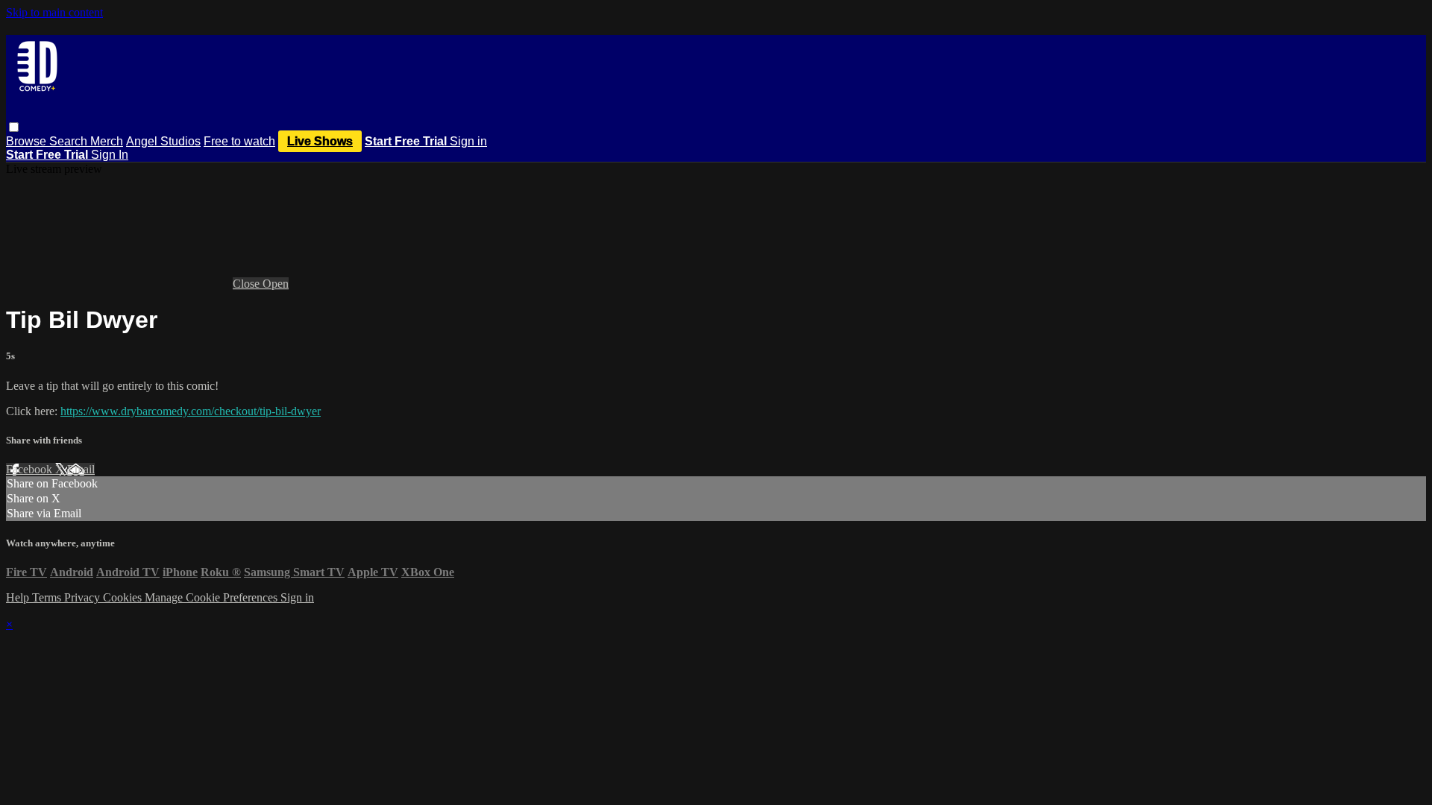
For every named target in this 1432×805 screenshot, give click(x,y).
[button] (14, 127)
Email (81, 469)
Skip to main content (54, 12)
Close (248, 283)
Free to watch (239, 141)
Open (276, 283)
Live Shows (320, 141)
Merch (106, 141)
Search (69, 141)
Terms (48, 597)
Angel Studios (163, 141)
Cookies (124, 597)
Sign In (109, 154)
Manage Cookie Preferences (212, 597)
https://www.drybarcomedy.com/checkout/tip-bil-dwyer (190, 411)
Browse (27, 141)
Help (19, 597)
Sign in (468, 141)
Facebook (30, 469)
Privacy (83, 597)
